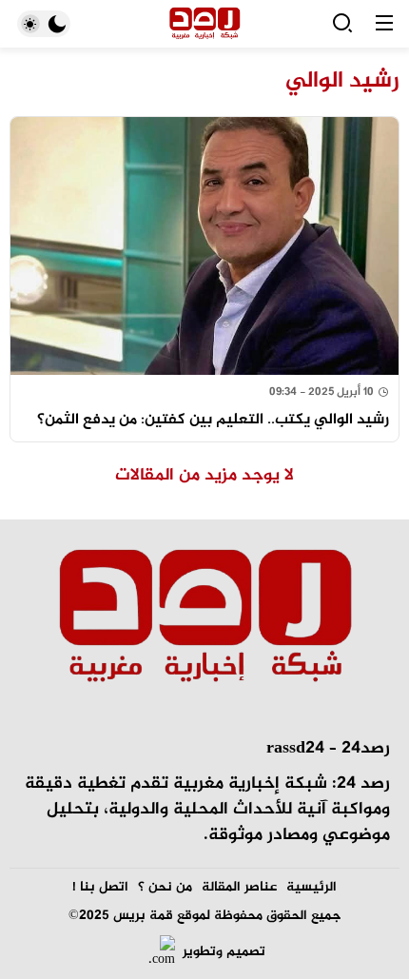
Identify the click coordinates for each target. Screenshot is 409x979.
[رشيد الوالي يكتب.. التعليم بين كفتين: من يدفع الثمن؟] (204, 279)
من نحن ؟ (165, 887)
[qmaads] (204, 618)
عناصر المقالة (239, 887)
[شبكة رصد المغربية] (205, 24)
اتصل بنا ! (100, 887)
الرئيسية (311, 887)
